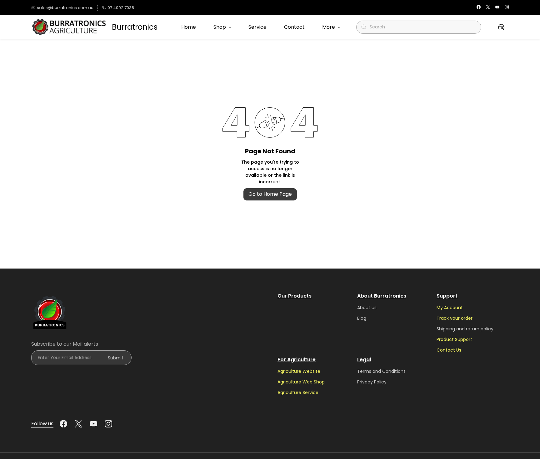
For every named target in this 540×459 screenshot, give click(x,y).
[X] (78, 423)
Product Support (454, 339)
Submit (115, 358)
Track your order (454, 318)
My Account (450, 307)
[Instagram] (108, 423)
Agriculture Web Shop (301, 382)
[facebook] (479, 8)
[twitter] (488, 8)
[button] (501, 27)
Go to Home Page (270, 194)
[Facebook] (63, 423)
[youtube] (497, 8)
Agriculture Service (298, 392)
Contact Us (449, 350)
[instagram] (507, 8)
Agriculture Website (299, 371)
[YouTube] (93, 423)
